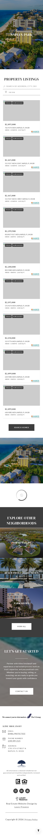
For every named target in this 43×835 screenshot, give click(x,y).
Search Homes (21, 427)
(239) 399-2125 (14, 741)
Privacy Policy (31, 819)
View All (21, 626)
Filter (11, 92)
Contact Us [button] (21, 691)
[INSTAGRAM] (15, 791)
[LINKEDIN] (21, 791)
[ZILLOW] (27, 791)
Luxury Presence (21, 807)
